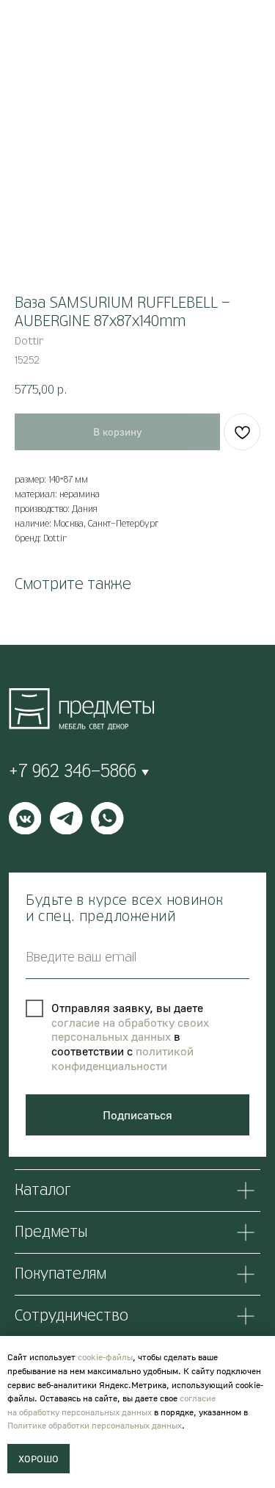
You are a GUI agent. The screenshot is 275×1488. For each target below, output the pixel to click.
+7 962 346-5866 (72, 772)
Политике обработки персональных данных (94, 1425)
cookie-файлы (105, 1356)
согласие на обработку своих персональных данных (130, 1029)
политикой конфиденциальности (122, 1058)
